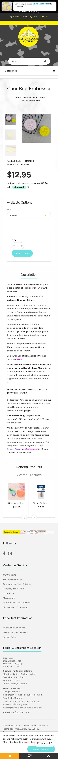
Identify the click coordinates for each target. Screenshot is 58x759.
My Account (15, 16)
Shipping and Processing (15, 607)
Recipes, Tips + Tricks (13, 588)
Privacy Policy (10, 637)
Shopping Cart (30, 16)
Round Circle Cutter (41, 4)
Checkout (44, 16)
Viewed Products (29, 475)
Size (9, 209)
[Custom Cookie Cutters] (29, 48)
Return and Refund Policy (15, 632)
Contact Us (8, 593)
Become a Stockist (12, 579)
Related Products (29, 467)
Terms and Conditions (14, 627)
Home (16, 97)
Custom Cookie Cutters (33, 97)
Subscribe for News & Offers (17, 584)
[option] (36, 128)
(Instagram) (31, 449)
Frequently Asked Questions (17, 602)
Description (29, 275)
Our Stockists (9, 574)
